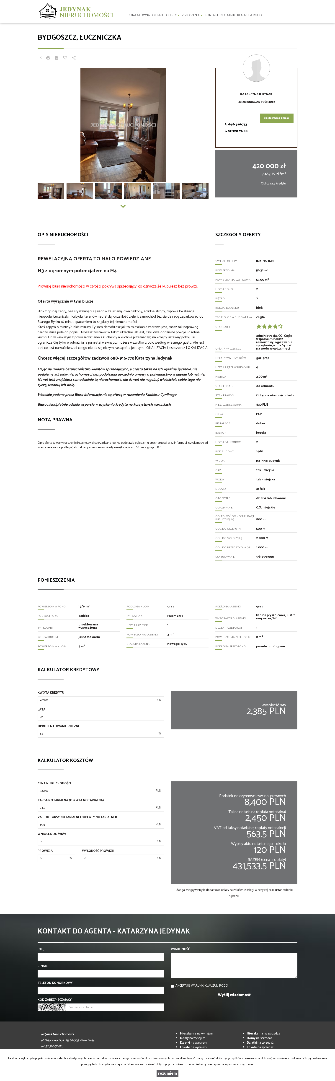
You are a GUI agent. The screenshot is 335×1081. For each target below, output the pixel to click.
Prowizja (45, 851)
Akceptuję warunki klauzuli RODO (201, 985)
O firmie (158, 15)
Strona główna (137, 15)
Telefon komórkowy (55, 983)
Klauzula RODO (249, 15)
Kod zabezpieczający (55, 1000)
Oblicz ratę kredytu (273, 183)
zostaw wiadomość (276, 118)
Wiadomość (180, 949)
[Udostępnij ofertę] (74, 58)
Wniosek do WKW (52, 834)
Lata (41, 710)
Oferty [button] (171, 15)
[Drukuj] (48, 58)
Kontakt (211, 15)
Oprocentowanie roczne (59, 726)
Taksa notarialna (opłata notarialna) (71, 800)
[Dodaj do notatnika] (65, 58)
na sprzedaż (263, 1033)
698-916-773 (237, 124)
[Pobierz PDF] (57, 58)
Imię (41, 949)
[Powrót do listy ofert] (41, 58)
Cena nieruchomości (54, 783)
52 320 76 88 (237, 131)
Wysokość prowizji (98, 851)
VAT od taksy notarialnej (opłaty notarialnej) (77, 817)
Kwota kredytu (51, 693)
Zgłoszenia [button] (191, 15)
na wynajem (196, 1033)
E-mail (42, 966)
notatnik (228, 15)
